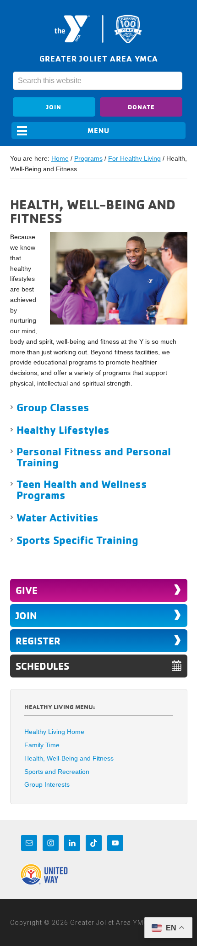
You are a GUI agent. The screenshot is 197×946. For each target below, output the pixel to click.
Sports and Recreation (56, 771)
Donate (141, 107)
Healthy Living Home (54, 731)
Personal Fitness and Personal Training (93, 457)
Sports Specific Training (77, 539)
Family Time (42, 745)
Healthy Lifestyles (62, 429)
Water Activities (57, 517)
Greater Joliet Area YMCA (98, 29)
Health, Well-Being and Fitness (69, 758)
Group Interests (47, 784)
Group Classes (52, 407)
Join (53, 107)
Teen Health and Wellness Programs (81, 489)
